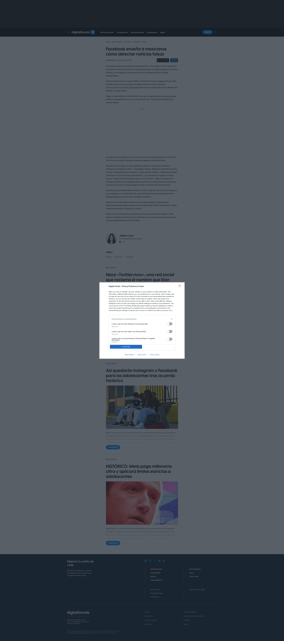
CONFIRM (126, 347)
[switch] (169, 323)
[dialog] (142, 320)
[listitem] (142, 319)
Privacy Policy (154, 354)
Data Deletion (129, 354)
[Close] (180, 286)
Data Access (142, 354)
